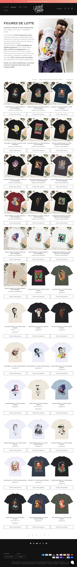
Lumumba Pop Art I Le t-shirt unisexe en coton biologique (38, 144)
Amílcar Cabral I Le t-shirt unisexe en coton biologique (15, 252)
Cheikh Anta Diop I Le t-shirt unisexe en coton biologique (38, 107)
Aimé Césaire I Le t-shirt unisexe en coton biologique (15, 107)
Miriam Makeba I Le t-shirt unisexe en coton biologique (15, 216)
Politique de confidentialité (59, 562)
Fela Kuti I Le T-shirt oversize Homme (38, 480)
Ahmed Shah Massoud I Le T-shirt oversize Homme (38, 518)
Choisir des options (15, 114)
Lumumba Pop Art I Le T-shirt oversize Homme (38, 290)
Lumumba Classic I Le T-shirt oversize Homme (15, 327)
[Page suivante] (48, 535)
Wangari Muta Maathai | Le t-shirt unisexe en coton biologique (61, 216)
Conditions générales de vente (28, 563)
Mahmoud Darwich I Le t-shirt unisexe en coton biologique (15, 180)
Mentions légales (15, 563)
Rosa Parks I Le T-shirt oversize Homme (15, 366)
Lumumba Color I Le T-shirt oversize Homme (62, 290)
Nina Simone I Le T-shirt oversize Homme (38, 366)
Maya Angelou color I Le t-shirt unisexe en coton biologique (62, 180)
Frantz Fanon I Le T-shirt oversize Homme (38, 404)
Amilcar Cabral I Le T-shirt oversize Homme (61, 404)
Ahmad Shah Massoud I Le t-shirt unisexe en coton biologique (38, 180)
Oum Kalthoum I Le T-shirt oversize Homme (62, 518)
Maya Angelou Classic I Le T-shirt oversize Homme (38, 443)
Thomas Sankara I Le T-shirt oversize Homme (62, 327)
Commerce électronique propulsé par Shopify (41, 562)
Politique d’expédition (41, 563)
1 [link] (28, 535)
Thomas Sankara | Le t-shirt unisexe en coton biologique (38, 216)
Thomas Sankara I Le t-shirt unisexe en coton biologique (15, 289)
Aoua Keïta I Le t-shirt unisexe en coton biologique (15, 144)
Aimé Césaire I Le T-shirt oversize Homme (15, 518)
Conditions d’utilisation (53, 563)
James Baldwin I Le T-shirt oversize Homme (15, 404)
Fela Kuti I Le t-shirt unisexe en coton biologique (61, 107)
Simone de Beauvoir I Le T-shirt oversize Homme (15, 443)
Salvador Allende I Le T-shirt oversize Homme (62, 443)
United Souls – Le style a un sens (23, 562)
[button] (14, 7)
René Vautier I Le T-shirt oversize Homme (15, 480)
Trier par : (35, 79)
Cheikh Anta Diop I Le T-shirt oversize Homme (61, 481)
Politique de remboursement (66, 563)
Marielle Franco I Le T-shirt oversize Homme (38, 327)
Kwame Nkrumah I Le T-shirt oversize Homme (61, 366)
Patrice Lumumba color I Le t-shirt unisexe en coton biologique (61, 144)
